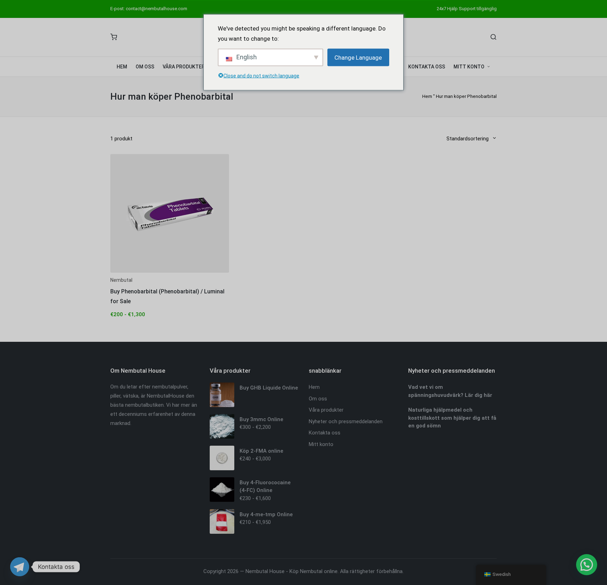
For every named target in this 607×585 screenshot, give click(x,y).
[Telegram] (19, 566)
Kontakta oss (324, 433)
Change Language (358, 57)
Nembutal (121, 280)
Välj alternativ (169, 272)
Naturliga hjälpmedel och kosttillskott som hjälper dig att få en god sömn (452, 418)
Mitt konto (321, 444)
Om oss (318, 398)
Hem (427, 96)
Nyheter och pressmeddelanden (346, 421)
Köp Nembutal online (313, 571)
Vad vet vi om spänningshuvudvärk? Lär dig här (450, 391)
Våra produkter (326, 410)
